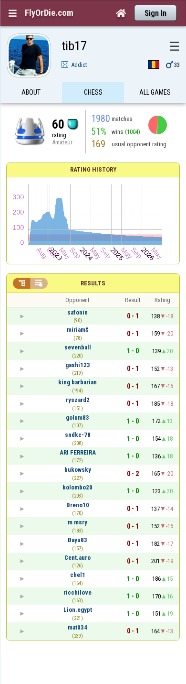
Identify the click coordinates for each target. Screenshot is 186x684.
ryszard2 (78, 399)
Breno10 (77, 505)
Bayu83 (77, 539)
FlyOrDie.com (49, 13)
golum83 (77, 417)
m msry (77, 522)
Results (93, 283)
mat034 (77, 627)
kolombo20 (77, 487)
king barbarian (77, 382)
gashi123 (77, 365)
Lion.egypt (77, 609)
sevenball (77, 347)
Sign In (155, 13)
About (31, 92)
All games (155, 92)
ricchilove (77, 592)
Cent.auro (77, 557)
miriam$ (78, 329)
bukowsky (77, 469)
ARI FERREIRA (78, 452)
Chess (93, 92)
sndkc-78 (78, 434)
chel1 (77, 574)
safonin (77, 312)
